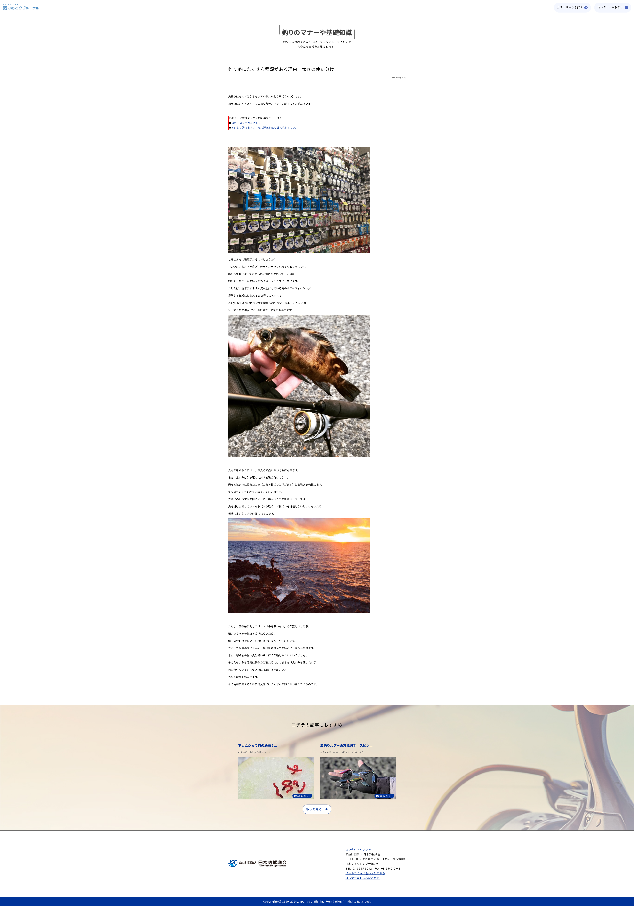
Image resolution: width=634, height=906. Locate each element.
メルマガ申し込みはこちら (363, 878)
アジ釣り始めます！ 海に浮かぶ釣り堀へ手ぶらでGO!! (264, 127)
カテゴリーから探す (570, 7)
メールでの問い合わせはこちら (365, 873)
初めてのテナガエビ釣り (246, 123)
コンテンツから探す (610, 7)
